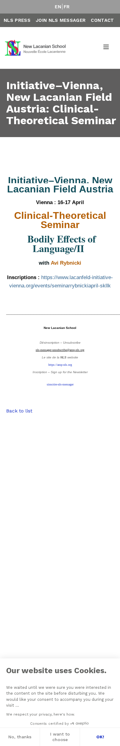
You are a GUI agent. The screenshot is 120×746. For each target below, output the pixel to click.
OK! (100, 736)
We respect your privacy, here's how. (40, 714)
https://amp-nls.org (60, 364)
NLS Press (17, 20)
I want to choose (60, 737)
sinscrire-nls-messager (60, 384)
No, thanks (19, 736)
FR (67, 7)
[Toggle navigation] (106, 48)
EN (58, 7)
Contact (102, 20)
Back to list (19, 411)
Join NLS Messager (61, 20)
